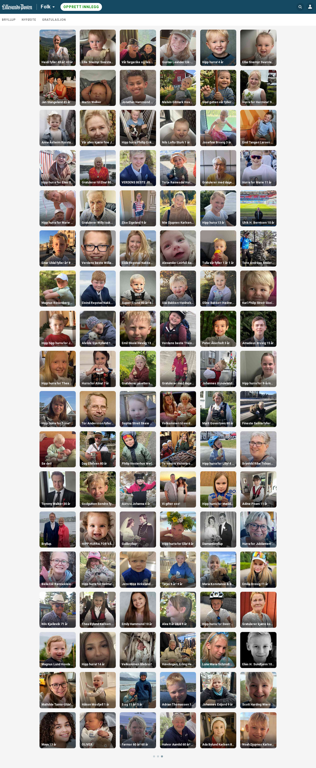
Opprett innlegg (81, 7)
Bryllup (9, 19)
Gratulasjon (54, 19)
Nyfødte (29, 19)
